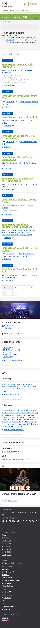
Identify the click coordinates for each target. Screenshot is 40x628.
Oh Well (5, 352)
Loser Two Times (9, 354)
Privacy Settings (7, 586)
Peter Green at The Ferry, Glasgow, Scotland (19, 200)
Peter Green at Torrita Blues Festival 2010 (20, 97)
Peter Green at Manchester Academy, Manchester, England (17, 225)
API (3, 600)
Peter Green (10, 40)
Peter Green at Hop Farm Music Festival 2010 (17, 65)
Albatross (6, 348)
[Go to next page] (15, 293)
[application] (20, 479)
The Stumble (7, 357)
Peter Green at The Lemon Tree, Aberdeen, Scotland (17, 179)
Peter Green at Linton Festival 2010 (19, 117)
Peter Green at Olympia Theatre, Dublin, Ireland (18, 158)
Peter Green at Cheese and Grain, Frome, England (18, 137)
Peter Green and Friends (27, 254)
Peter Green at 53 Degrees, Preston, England (19, 249)
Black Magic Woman (10, 350)
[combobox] (20, 10)
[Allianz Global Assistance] (5, 619)
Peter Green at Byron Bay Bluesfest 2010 (19, 270)
